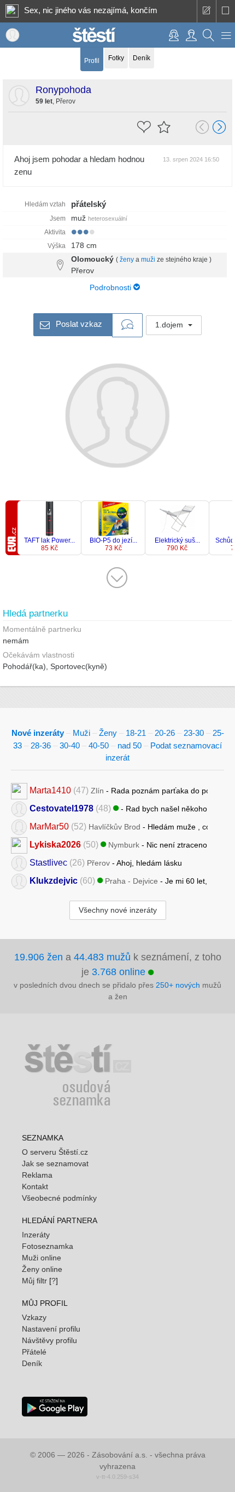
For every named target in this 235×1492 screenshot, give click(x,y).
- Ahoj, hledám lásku (106, 862)
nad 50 (130, 745)
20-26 (165, 733)
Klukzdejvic (54, 880)
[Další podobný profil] (220, 128)
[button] (226, 35)
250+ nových (178, 985)
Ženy (108, 733)
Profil (91, 61)
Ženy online (42, 1269)
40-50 (99, 745)
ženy (127, 259)
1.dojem (170, 324)
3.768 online (120, 971)
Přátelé (34, 1351)
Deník (141, 58)
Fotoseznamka (47, 1246)
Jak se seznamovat (55, 1163)
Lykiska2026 (55, 844)
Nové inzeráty (37, 733)
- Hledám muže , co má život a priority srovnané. (119, 826)
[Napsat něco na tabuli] (206, 11)
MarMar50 (49, 826)
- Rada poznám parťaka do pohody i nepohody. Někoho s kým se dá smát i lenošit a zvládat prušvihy (119, 789)
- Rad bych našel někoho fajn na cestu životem (119, 808)
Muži (81, 733)
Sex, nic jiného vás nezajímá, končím (90, 10)
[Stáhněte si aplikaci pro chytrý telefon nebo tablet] (54, 1405)
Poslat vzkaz (78, 324)
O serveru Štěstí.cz (55, 1152)
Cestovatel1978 (61, 808)
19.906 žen (38, 957)
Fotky (116, 58)
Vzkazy (34, 1317)
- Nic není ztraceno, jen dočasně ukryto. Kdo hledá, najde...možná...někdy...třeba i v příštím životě (119, 844)
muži (148, 259)
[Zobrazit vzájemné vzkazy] (127, 325)
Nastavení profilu (51, 1328)
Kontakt (35, 1186)
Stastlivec (48, 862)
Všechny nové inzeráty (118, 910)
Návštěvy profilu (49, 1340)
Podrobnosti (111, 287)
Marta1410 (50, 789)
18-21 (136, 733)
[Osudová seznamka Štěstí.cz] (94, 34)
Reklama (37, 1175)
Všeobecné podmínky (59, 1198)
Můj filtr (34, 1280)
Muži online (41, 1257)
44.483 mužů (102, 957)
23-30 (194, 733)
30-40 (70, 745)
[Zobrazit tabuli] (225, 11)
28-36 (41, 745)
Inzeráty (36, 1234)
